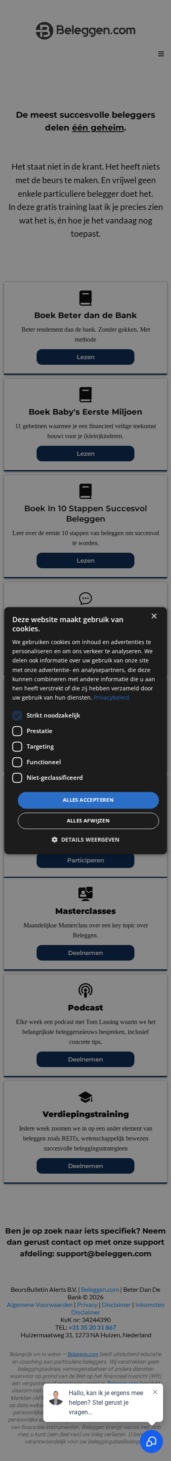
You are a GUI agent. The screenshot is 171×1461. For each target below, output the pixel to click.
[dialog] (85, 730)
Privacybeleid (111, 697)
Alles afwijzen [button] (88, 820)
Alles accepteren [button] (88, 799)
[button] (85, 839)
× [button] (154, 616)
